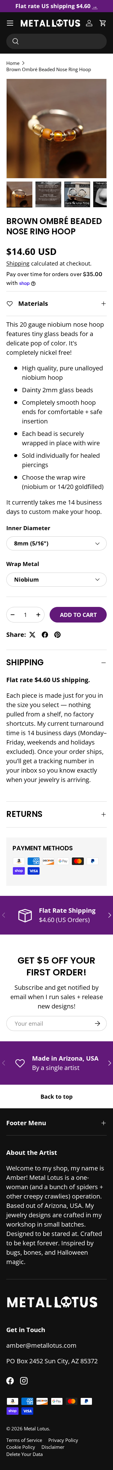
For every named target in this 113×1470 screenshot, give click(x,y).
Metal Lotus (36, 1428)
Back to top (56, 1096)
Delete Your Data (24, 1454)
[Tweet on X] (32, 634)
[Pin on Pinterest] (57, 634)
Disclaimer (52, 1447)
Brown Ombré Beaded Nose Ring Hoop (48, 69)
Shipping (18, 263)
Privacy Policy (63, 1440)
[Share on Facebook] (45, 634)
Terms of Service (24, 1440)
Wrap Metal (22, 564)
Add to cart (78, 614)
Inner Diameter (28, 528)
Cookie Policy (20, 1447)
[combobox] (56, 41)
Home (12, 63)
